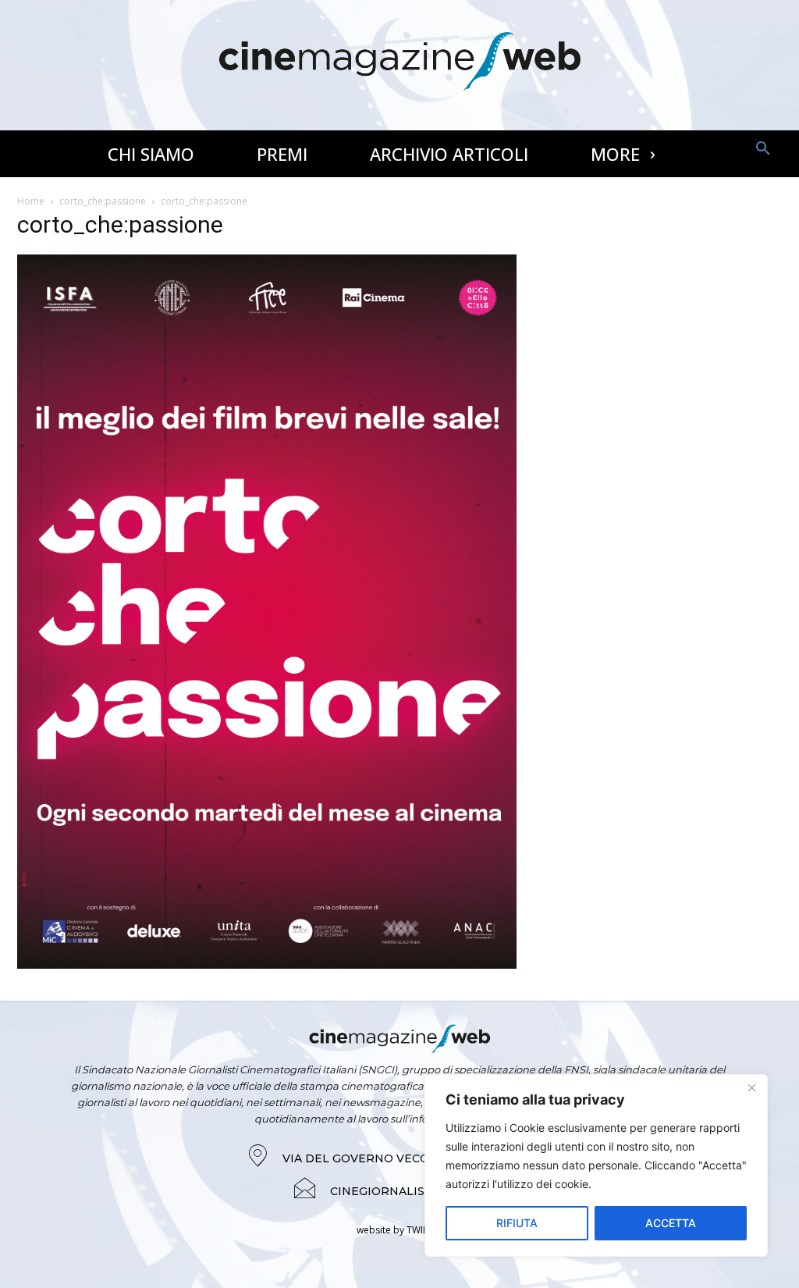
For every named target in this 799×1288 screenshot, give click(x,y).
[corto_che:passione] (267, 964)
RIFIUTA (517, 1222)
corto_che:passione (102, 201)
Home (30, 201)
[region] (596, 1165)
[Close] (751, 1087)
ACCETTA (670, 1222)
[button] (763, 149)
